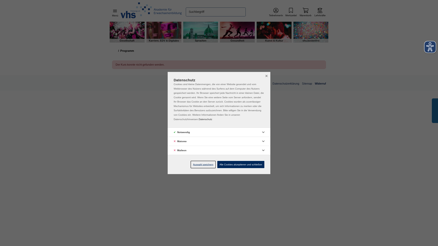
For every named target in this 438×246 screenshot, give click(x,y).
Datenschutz (205, 119)
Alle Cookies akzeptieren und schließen (241, 164)
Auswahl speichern (203, 164)
